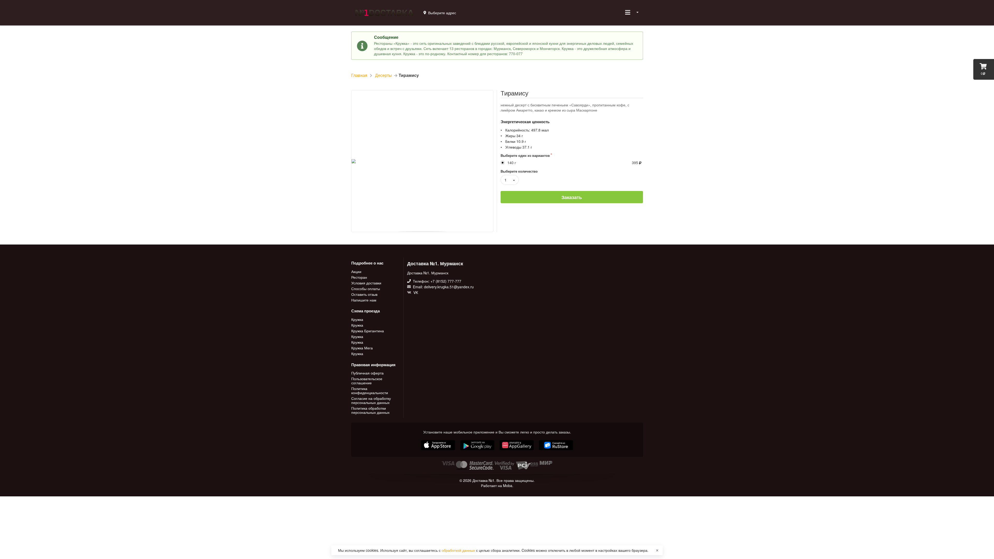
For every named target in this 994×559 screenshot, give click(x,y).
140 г (511, 162)
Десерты (383, 75)
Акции (356, 271)
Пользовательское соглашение (366, 380)
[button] (517, 450)
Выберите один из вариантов (525, 155)
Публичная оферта (367, 373)
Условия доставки (366, 282)
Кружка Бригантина (367, 330)
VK (415, 292)
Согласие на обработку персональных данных (371, 400)
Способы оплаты (365, 288)
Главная (359, 75)
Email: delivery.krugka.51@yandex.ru (443, 286)
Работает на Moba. (497, 485)
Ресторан (359, 277)
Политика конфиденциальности (369, 390)
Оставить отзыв (364, 294)
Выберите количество (519, 171)
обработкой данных (459, 550)
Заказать (571, 197)
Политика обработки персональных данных (370, 410)
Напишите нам (363, 299)
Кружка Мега (362, 347)
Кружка (357, 319)
